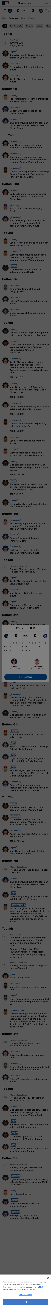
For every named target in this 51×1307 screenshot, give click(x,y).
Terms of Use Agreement (26, 1289)
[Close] (48, 1278)
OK (25, 1302)
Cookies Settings (25, 1295)
